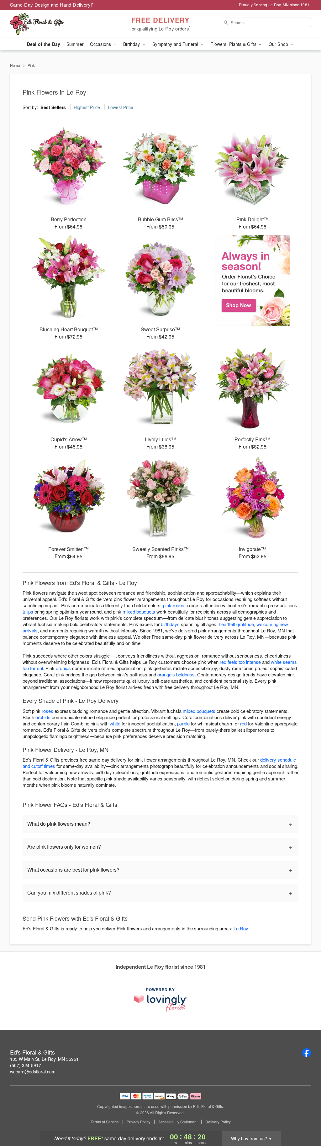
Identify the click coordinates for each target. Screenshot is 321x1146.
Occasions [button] (101, 44)
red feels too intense (240, 661)
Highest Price (87, 107)
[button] (304, 1119)
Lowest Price (120, 107)
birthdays (170, 624)
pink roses (173, 605)
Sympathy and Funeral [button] (176, 44)
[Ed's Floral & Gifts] (55, 24)
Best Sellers (53, 107)
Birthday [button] (132, 44)
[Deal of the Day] (252, 280)
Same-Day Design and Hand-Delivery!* (52, 4)
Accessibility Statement (177, 1122)
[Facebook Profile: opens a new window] (306, 1052)
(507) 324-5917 (25, 1065)
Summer (75, 44)
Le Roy (241, 928)
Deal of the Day (43, 44)
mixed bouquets (139, 611)
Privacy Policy (138, 1122)
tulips (28, 611)
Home (15, 65)
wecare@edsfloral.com (32, 1071)
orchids (63, 668)
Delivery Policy (218, 1122)
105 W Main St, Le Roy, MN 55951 (44, 1059)
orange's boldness (176, 674)
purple (183, 723)
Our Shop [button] (279, 44)
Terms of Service (105, 1122)
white (115, 723)
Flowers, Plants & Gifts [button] (233, 44)
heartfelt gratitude (236, 624)
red (243, 723)
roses (47, 711)
